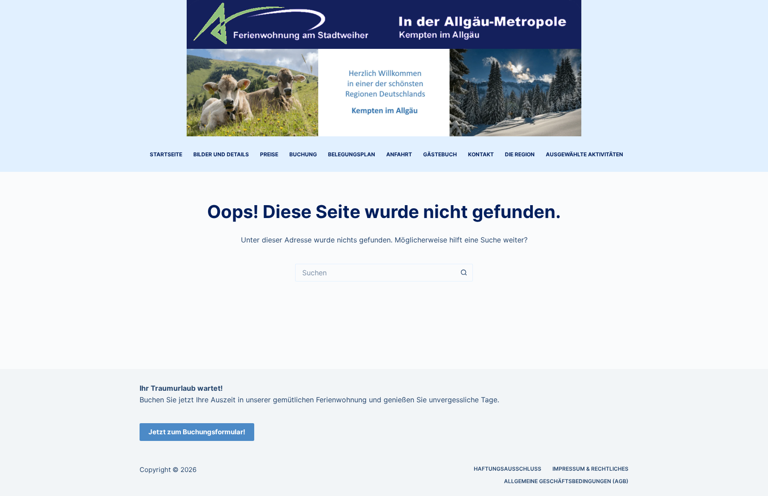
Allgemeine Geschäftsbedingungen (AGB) (566, 481)
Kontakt (481, 154)
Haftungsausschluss (507, 468)
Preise (269, 154)
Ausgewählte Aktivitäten (584, 154)
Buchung (303, 154)
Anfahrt (399, 154)
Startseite (166, 154)
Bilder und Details (221, 154)
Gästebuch (440, 154)
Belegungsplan (351, 154)
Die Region (520, 154)
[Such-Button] (464, 273)
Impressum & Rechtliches (590, 468)
